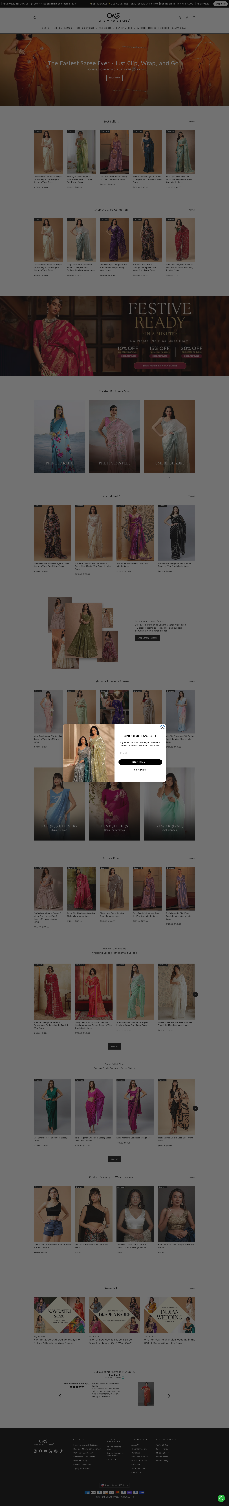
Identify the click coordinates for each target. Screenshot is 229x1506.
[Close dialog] (162, 727)
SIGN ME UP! (140, 762)
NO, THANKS (140, 770)
